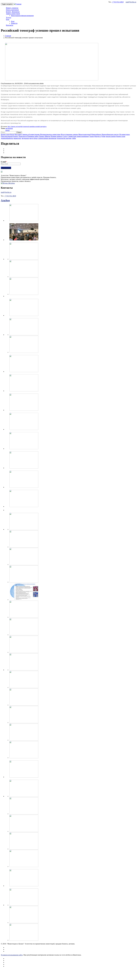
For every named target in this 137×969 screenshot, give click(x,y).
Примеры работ (33, 136)
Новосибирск (96, 134)
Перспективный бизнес (9, 136)
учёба (74, 138)
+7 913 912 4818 (118, 2)
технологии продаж (64, 138)
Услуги (8, 17)
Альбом (5, 200)
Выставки (18, 134)
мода (31, 138)
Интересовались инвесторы (50, 134)
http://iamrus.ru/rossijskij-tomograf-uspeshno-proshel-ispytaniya (27, 126)
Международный (84, 134)
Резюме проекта (56, 136)
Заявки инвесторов (13, 14)
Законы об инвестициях (31, 134)
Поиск (19, 132)
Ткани (91, 136)
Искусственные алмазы (69, 134)
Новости (14, 23)
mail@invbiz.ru (131, 2)
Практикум (23, 136)
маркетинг (17, 138)
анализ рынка (111, 136)
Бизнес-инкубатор (7, 134)
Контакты (9, 25)
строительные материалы (47, 138)
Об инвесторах (124, 134)
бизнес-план (120, 136)
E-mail (4, 162)
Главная (8, 36)
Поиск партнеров (12, 10)
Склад (65, 136)
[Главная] (17, 4)
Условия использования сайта (12, 955)
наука (7, 130)
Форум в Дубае (99, 136)
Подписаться (6, 168)
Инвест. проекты (12, 8)
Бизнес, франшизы (13, 12)
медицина (9, 128)
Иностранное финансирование (22, 15)
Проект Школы (44, 136)
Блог (7, 19)
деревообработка (7, 138)
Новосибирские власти (110, 134)
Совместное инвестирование (78, 136)
